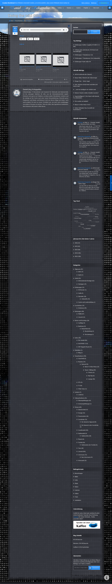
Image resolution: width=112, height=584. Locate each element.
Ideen (79, 272)
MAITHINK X (82, 344)
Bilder (76, 477)
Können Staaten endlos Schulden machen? (87, 93)
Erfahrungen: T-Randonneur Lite (84, 55)
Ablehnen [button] (94, 3)
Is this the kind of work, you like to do (43, 67)
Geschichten (78, 306)
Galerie (78, 8)
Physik (80, 439)
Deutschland (84, 329)
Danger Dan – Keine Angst (82, 81)
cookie (2, 7)
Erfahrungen (78, 288)
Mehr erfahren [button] (86, 3)
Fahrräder (81, 297)
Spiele (80, 275)
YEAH (54, 68)
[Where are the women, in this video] (27, 59)
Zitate (76, 484)
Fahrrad (83, 364)
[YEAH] (60, 60)
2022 (76, 257)
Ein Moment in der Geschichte (89, 425)
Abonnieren (96, 568)
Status (76, 487)
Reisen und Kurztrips (81, 321)
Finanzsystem (82, 416)
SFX (79, 382)
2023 (76, 253)
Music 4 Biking (89, 370)
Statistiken (78, 350)
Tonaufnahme (47, 79)
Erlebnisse (81, 308)
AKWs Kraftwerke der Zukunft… (83, 75)
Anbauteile (84, 299)
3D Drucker (81, 290)
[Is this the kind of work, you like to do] (43, 59)
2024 (76, 250)
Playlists (80, 362)
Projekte (86, 8)
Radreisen (81, 326)
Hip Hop (90, 376)
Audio (79, 293)
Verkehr (77, 392)
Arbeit (76, 278)
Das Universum (85, 457)
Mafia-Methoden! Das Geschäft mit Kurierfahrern (83, 109)
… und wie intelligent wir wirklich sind (85, 90)
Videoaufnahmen (79, 398)
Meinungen (78, 312)
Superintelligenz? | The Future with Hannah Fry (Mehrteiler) (86, 97)
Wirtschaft (81, 461)
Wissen (77, 407)
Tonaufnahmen (19, 21)
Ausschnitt (81, 359)
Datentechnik (82, 410)
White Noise (81, 389)
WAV (52, 79)
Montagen (81, 284)
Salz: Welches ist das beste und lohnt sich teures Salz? (85, 85)
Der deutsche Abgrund (87, 422)
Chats (76, 497)
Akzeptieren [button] (104, 3)
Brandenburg (88, 331)
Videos (76, 494)
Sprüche (42, 79)
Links (76, 480)
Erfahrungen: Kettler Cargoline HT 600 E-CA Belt (86, 46)
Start (12, 21)
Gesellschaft (81, 430)
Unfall (80, 395)
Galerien (77, 490)
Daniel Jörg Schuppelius (27, 79)
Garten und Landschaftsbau (86, 302)
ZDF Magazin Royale (84, 347)
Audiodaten (78, 500)
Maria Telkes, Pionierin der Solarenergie (86, 78)
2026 (76, 243)
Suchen (75, 28)
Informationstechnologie (85, 281)
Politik (80, 314)
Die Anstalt (81, 340)
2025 (76, 246)
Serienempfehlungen (84, 404)
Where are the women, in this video (27, 67)
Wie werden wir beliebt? (81, 101)
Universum (81, 455)
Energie (80, 413)
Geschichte (81, 420)
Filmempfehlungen (83, 401)
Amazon (76, 517)
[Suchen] (102, 8)
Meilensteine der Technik (88, 445)
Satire (76, 338)
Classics (90, 373)
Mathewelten (85, 436)
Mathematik (81, 434)
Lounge (90, 379)
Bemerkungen (79, 473)
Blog (53, 8)
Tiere (79, 448)
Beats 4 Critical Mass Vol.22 (82, 105)
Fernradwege (88, 335)
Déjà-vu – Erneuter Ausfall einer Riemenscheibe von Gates (89, 123)
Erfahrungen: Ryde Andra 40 (83, 62)
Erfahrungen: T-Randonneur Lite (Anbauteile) (87, 58)
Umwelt (80, 317)
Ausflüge (80, 323)
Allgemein (77, 269)
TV (25, 21)
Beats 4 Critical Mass (91, 367)
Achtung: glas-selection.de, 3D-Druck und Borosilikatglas (85, 51)
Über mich (96, 8)
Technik (80, 443)
